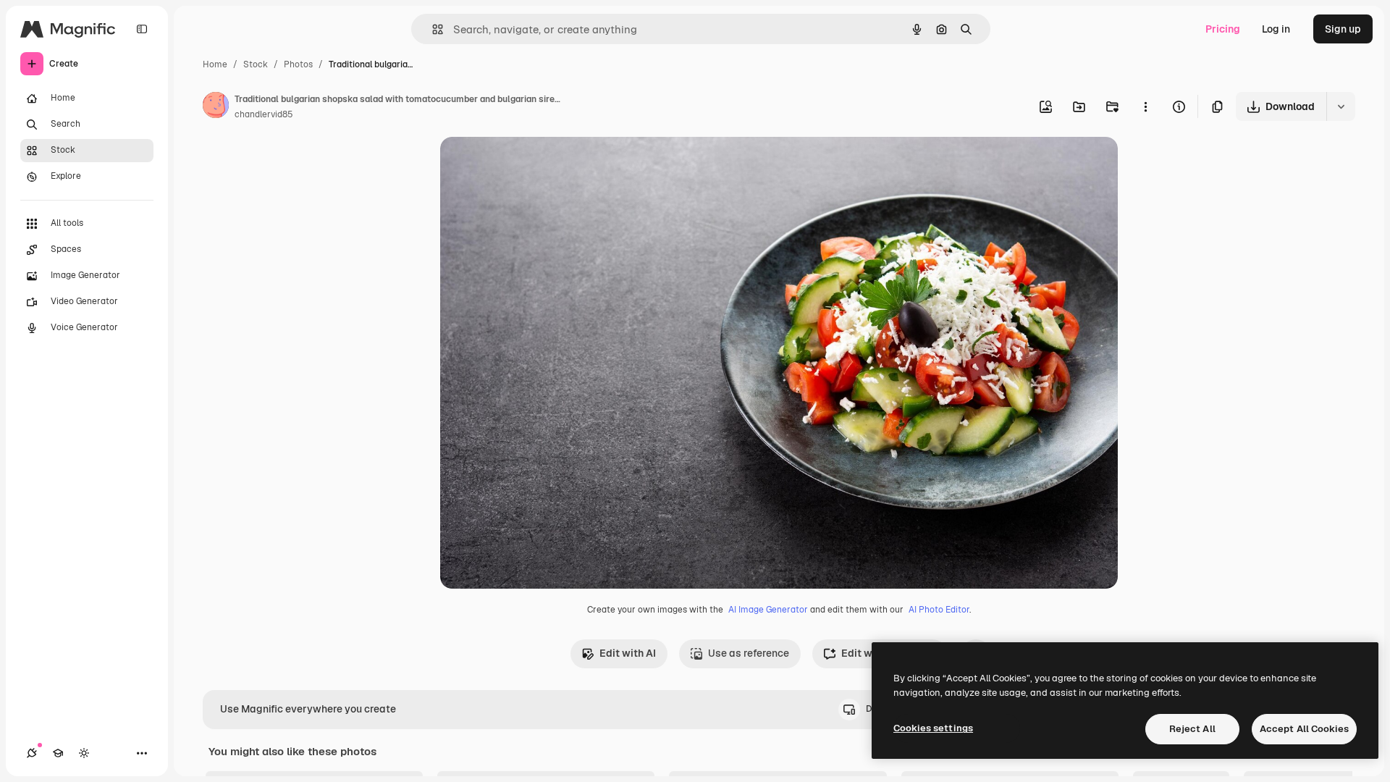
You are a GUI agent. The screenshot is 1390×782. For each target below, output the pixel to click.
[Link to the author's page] (216, 107)
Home (215, 64)
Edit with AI (627, 653)
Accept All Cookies (1304, 729)
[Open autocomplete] (432, 29)
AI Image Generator (768, 609)
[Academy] (58, 753)
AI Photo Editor (939, 609)
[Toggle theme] (84, 753)
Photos (298, 64)
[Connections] (31, 753)
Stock (255, 64)
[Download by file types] (1340, 106)
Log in (1276, 28)
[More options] (1145, 106)
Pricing (1222, 28)
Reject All (1192, 729)
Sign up (1343, 28)
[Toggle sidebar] (141, 29)
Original (533, 165)
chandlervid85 (264, 114)
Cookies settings (933, 728)
